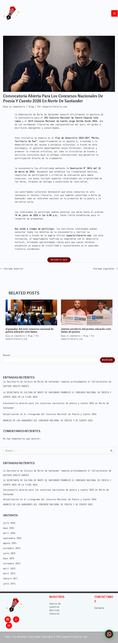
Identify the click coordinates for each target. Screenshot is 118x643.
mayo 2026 (8, 528)
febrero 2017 (10, 578)
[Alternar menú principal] (114, 13)
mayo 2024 (8, 558)
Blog (31, 106)
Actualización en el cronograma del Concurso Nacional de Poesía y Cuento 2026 (49, 414)
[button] (59, 259)
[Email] (9, 626)
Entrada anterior (12, 268)
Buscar (6, 355)
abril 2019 (9, 573)
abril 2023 (9, 568)
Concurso (54, 613)
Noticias (54, 610)
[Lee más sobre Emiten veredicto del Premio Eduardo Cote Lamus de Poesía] (86, 312)
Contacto (99, 607)
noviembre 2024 (11, 548)
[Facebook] (8, 619)
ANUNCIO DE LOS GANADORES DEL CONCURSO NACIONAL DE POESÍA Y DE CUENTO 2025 (48, 420)
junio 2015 (9, 583)
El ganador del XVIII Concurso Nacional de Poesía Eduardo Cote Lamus (29, 330)
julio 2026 (9, 522)
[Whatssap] (16, 619)
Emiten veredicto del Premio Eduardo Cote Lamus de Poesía (86, 330)
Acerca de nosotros (55, 605)
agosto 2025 (10, 543)
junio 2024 (9, 553)
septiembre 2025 (12, 538)
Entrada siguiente (105, 268)
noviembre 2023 (11, 563)
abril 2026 (9, 533)
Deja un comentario (14, 106)
